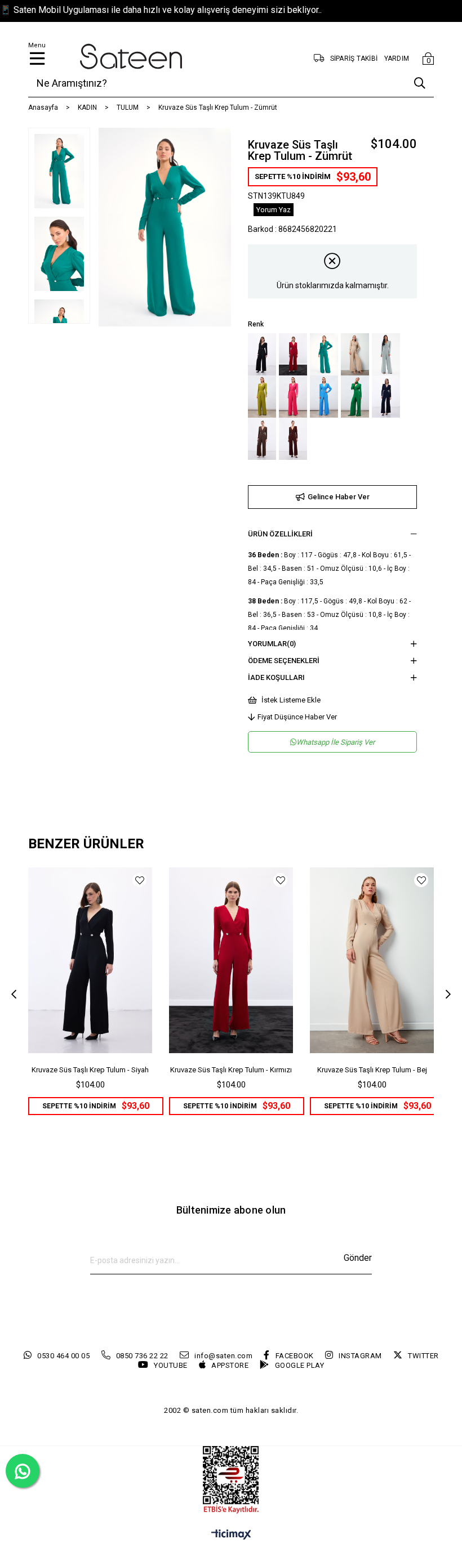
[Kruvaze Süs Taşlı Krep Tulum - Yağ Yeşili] (262, 396)
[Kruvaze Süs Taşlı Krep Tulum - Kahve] (262, 439)
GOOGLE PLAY (299, 1365)
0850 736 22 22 (142, 1355)
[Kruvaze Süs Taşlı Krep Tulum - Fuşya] (293, 396)
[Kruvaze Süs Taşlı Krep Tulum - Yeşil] (355, 396)
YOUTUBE (171, 1365)
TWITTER (423, 1355)
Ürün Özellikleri (280, 534)
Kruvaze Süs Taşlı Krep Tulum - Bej (372, 1070)
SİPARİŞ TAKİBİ (353, 58)
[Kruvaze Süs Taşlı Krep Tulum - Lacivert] (386, 396)
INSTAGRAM (360, 1355)
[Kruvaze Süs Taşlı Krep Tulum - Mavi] (324, 396)
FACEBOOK (295, 1355)
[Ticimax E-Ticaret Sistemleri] (231, 1535)
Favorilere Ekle (139, 880)
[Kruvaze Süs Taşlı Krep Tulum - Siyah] (262, 354)
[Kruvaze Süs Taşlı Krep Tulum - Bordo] (293, 439)
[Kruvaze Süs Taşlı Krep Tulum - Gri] (386, 354)
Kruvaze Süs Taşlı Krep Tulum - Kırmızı (231, 1070)
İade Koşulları (276, 677)
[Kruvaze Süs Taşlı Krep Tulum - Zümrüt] (324, 354)
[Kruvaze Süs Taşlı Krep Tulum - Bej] (355, 354)
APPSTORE (229, 1365)
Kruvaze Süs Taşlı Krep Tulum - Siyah (90, 1070)
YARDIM (397, 58)
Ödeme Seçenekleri (283, 660)
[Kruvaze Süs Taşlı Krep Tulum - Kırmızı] (293, 354)
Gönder (358, 1257)
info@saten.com (223, 1355)
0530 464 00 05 (63, 1355)
